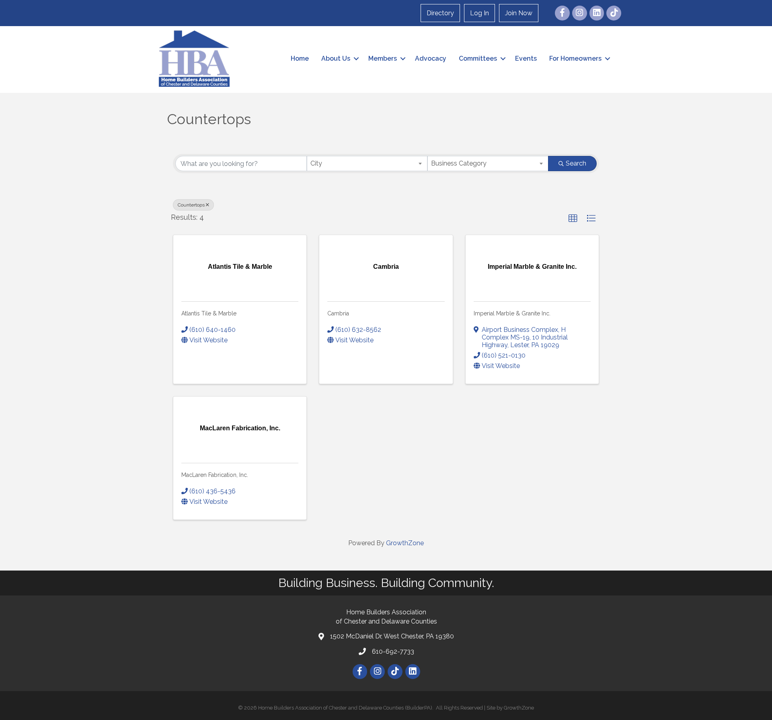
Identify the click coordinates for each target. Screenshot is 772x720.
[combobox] (367, 163)
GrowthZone (405, 543)
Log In (479, 13)
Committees (478, 58)
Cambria (338, 313)
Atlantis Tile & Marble (208, 313)
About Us (335, 58)
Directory (440, 13)
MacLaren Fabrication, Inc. (214, 475)
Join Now (518, 13)
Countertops (191, 205)
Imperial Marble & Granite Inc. (512, 313)
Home (300, 58)
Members (382, 58)
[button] (573, 219)
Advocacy (430, 58)
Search (576, 163)
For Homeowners (575, 58)
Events (526, 58)
